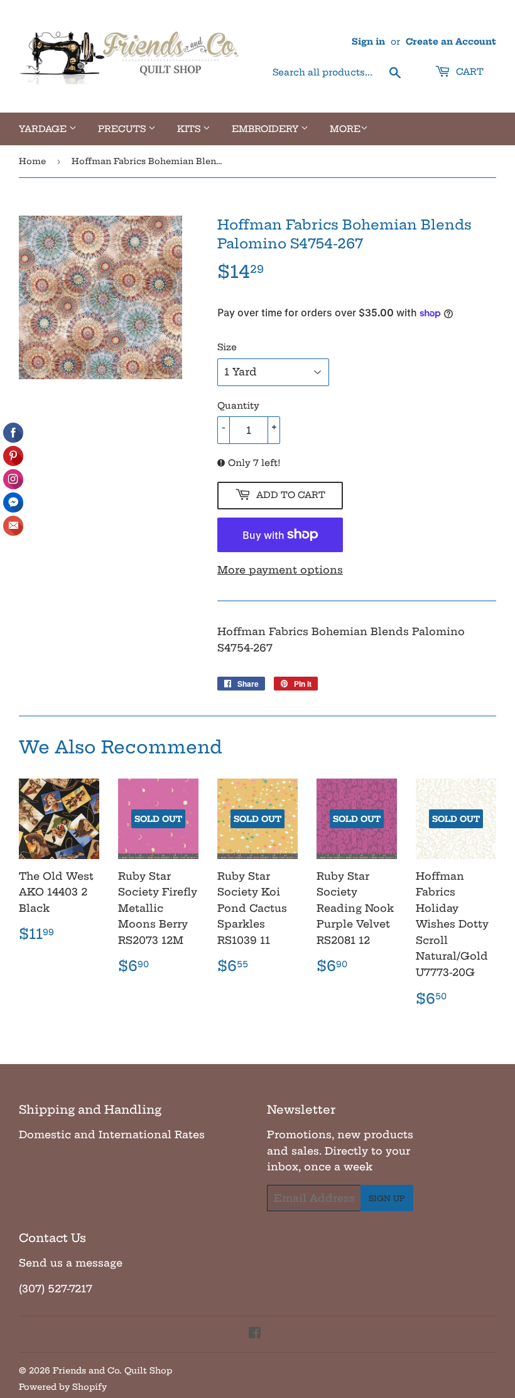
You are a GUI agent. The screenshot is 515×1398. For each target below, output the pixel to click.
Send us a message (70, 1263)
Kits (190, 129)
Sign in (368, 41)
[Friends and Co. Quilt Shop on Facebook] (254, 1334)
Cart (468, 71)
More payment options (280, 569)
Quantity (238, 405)
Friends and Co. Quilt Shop (112, 1370)
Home (32, 161)
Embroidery (266, 129)
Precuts (123, 129)
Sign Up (387, 1198)
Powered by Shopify (63, 1387)
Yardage (44, 129)
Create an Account (451, 41)
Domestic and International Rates (112, 1134)
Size (227, 347)
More (345, 129)
